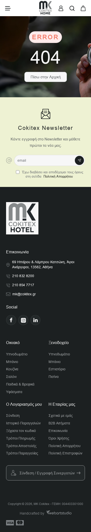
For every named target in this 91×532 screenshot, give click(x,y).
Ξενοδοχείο (59, 343)
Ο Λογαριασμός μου (24, 404)
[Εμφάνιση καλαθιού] (83, 8)
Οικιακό (13, 343)
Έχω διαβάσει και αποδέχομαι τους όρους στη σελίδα (52, 174)
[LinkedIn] (35, 320)
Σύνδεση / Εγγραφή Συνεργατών (47, 473)
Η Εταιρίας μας (62, 404)
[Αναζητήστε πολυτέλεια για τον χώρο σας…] (72, 8)
